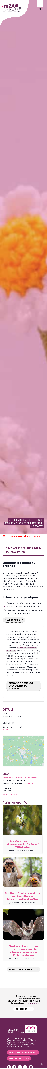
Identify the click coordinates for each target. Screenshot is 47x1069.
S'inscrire (22, 1009)
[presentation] (22, 820)
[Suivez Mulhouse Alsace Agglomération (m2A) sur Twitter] (14, 1067)
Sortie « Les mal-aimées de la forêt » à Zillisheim (22, 844)
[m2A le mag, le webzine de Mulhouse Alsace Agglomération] (31, 1033)
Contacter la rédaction (22, 1052)
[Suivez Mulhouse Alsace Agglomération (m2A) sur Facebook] (9, 1067)
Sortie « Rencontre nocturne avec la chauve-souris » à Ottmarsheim (23, 950)
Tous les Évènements (22, 969)
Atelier (5, 730)
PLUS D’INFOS (12, 620)
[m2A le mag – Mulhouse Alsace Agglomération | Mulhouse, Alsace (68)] (18, 8)
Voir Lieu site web (10, 794)
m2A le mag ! (33, 1003)
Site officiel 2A (18, 1058)
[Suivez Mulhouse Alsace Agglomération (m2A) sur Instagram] (20, 1067)
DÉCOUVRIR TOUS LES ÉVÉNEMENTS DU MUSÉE (21, 686)
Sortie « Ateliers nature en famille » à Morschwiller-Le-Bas (23, 896)
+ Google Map (28, 783)
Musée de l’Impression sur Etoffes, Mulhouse (21, 777)
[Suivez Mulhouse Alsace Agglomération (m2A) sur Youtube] (31, 1067)
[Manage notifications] (41, 1064)
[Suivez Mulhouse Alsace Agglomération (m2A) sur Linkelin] (25, 1067)
